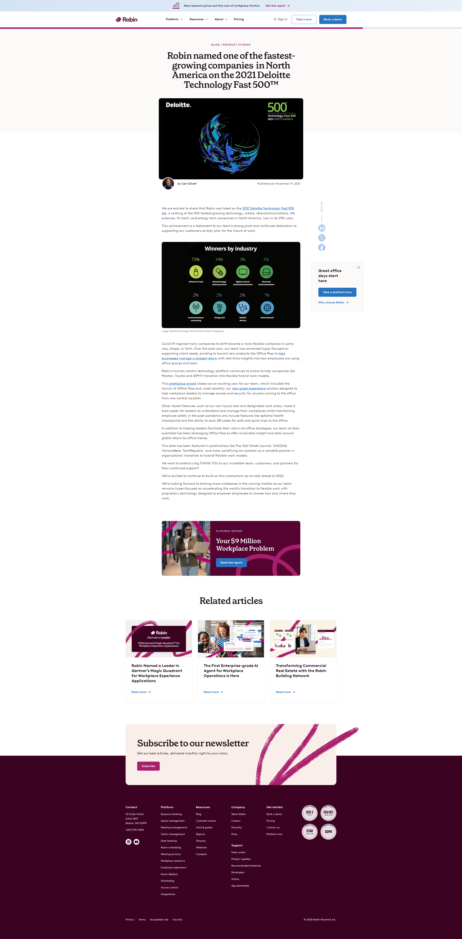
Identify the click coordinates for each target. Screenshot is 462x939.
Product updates (241, 859)
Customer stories (206, 820)
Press (234, 834)
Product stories (237, 44)
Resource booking (171, 814)
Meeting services (171, 854)
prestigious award (182, 384)
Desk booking (169, 840)
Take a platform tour (337, 292)
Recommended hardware (246, 865)
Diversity (236, 827)
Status (235, 879)
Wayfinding (167, 880)
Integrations (168, 894)
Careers (235, 820)
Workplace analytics (173, 860)
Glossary (201, 840)
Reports (200, 834)
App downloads (240, 885)
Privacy (130, 919)
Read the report (231, 562)
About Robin (238, 814)
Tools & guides (204, 827)
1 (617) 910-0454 (135, 829)
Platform (167, 807)
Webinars (201, 847)
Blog (215, 44)
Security (178, 919)
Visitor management (173, 834)
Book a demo (333, 19)
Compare (201, 854)
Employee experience (173, 867)
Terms (142, 919)
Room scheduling (171, 847)
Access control (169, 887)
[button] (174, 19)
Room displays (169, 874)
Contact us (273, 827)
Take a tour (304, 19)
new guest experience (248, 388)
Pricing (271, 820)
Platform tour (274, 834)
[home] (126, 19)
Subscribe (148, 766)
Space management (173, 820)
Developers (237, 872)
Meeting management (174, 827)
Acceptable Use (159, 919)
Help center (238, 852)
